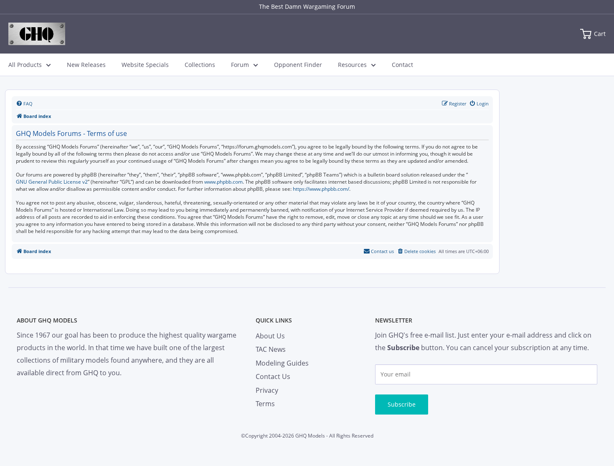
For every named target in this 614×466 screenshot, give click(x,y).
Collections (200, 65)
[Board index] (36, 34)
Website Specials (145, 65)
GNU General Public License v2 (52, 182)
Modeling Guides (282, 363)
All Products (25, 65)
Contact (402, 65)
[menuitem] (24, 104)
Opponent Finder (298, 65)
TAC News (271, 349)
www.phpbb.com (223, 182)
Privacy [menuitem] (267, 390)
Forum (240, 65)
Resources (352, 65)
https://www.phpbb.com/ (321, 189)
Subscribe (402, 404)
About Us (270, 336)
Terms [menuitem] (265, 403)
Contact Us (273, 376)
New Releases (86, 65)
